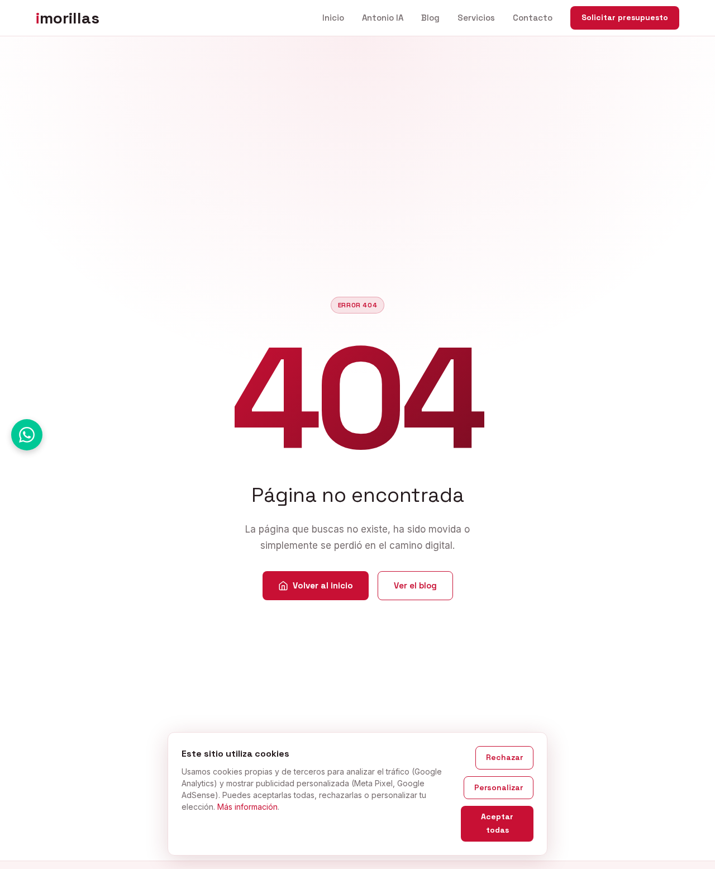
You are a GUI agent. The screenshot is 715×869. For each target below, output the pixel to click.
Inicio (333, 17)
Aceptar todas (497, 823)
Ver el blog (415, 585)
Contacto (532, 17)
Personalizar (498, 787)
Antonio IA (382, 17)
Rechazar (504, 757)
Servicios (476, 17)
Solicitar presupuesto (624, 17)
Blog (430, 17)
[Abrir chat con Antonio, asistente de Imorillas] (26, 434)
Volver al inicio (323, 585)
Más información (247, 806)
